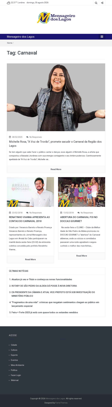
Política (14, 370)
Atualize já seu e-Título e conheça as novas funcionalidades (42, 279)
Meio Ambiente (17, 365)
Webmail (14, 380)
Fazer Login (16, 375)
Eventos (14, 360)
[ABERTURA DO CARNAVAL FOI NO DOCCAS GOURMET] (81, 192)
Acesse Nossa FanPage (73, 335)
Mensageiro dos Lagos (20, 36)
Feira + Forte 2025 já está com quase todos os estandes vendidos (45, 312)
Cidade (14, 345)
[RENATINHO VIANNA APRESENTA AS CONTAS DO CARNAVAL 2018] (30, 192)
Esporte (14, 355)
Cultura (14, 350)
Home (9, 43)
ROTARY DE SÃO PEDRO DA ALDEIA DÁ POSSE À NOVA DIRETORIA (44, 286)
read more (56, 169)
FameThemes (61, 403)
